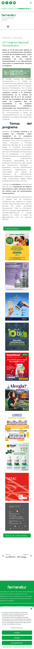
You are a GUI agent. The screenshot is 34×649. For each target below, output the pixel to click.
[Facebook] (3, 2)
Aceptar (17, 633)
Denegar (17, 638)
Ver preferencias (17, 643)
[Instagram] (10, 2)
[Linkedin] (14, 2)
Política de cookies (8, 646)
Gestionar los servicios (17, 627)
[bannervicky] (17, 517)
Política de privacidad (19, 646)
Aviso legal (29, 646)
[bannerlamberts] (17, 246)
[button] (31, 609)
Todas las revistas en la (16, 9)
